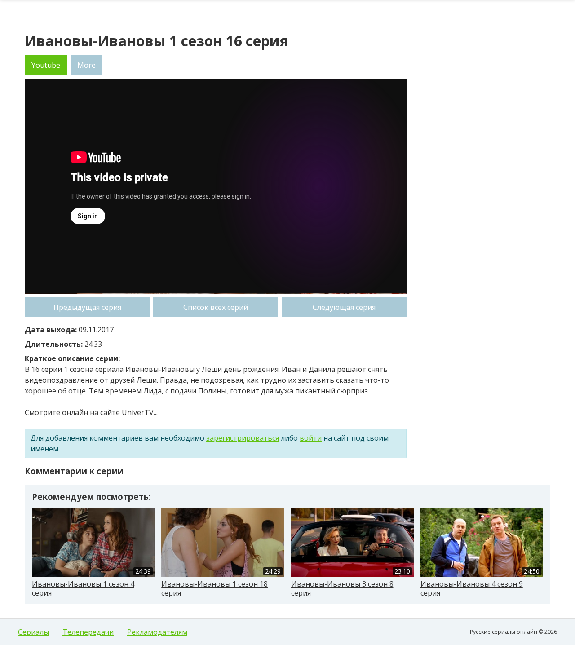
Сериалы (33, 632)
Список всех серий (215, 307)
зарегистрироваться (242, 438)
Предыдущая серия (87, 307)
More (86, 65)
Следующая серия (344, 307)
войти (311, 438)
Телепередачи (88, 632)
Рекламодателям (157, 632)
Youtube (45, 65)
